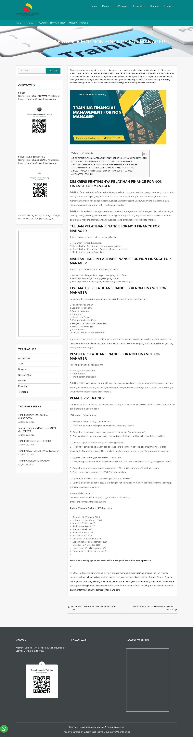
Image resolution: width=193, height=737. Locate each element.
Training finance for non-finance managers (89, 73)
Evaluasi (168, 6)
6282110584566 (39, 160)
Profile (105, 6)
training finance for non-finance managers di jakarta (114, 577)
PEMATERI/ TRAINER (83, 174)
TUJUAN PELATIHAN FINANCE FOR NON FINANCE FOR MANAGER (102, 161)
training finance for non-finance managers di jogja (121, 76)
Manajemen (151, 70)
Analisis (134, 70)
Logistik (22, 380)
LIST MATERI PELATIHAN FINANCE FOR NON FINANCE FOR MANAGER (104, 168)
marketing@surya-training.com (40, 99)
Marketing (23, 386)
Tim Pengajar (120, 6)
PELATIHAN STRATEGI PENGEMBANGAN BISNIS (153, 608)
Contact (154, 6)
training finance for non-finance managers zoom (107, 79)
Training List (139, 6)
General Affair (25, 375)
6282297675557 (39, 96)
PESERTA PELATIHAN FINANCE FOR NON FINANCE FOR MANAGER (103, 171)
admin (103, 70)
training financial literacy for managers (146, 79)
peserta (146, 560)
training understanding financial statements (136, 83)
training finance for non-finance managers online (117, 581)
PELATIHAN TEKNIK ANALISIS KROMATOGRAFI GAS (93, 608)
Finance (141, 70)
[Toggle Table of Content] (143, 154)
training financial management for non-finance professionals (110, 585)
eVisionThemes (122, 732)
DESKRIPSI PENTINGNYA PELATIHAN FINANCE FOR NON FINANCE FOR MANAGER (110, 158)
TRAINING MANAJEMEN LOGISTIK (34, 441)
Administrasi (24, 358)
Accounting (125, 70)
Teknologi (23, 392)
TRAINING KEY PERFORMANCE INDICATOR (39, 451)
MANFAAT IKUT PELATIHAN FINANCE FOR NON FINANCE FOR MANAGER (105, 164)
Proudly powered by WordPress (79, 732)
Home (94, 6)
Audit (20, 363)
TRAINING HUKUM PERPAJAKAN (34, 461)
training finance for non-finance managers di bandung (133, 73)
